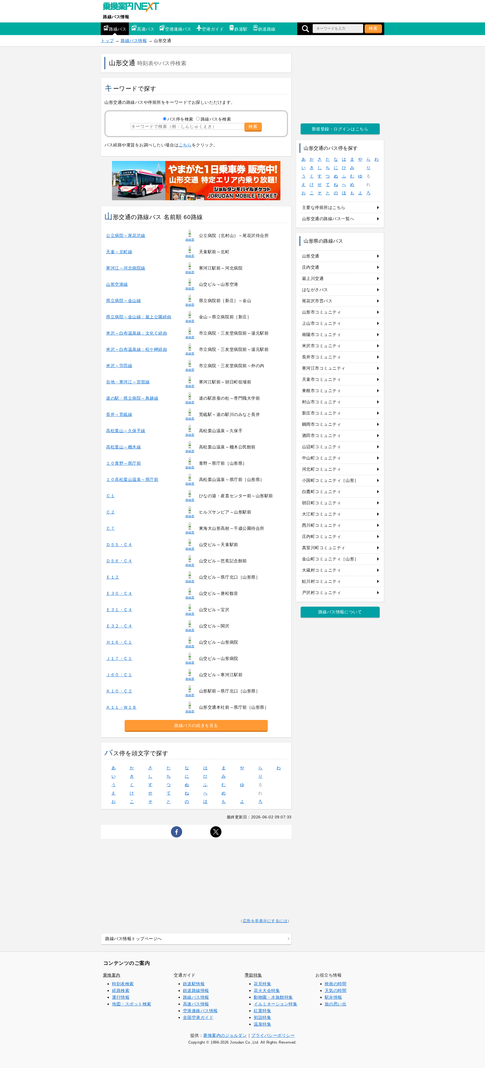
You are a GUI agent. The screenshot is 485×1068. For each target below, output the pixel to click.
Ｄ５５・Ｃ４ (119, 544)
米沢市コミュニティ (321, 345)
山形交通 (310, 256)
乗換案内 (111, 975)
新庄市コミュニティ (321, 413)
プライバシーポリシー (273, 1035)
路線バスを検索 (216, 119)
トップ (107, 40)
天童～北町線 (119, 251)
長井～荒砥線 (119, 414)
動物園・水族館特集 (273, 997)
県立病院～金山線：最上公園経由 (138, 316)
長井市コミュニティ (321, 357)
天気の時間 (336, 990)
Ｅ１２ (112, 577)
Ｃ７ (110, 528)
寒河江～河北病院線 (125, 268)
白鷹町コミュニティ (321, 491)
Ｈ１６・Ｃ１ (119, 642)
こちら (185, 144)
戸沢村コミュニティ (321, 592)
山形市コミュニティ (321, 312)
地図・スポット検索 (131, 1004)
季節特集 (253, 975)
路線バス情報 (116, 16)
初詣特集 (262, 1017)
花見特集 (262, 983)
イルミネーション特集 (275, 1004)
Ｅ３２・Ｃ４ (119, 625)
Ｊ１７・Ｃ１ (119, 658)
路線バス (117, 29)
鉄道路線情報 (196, 990)
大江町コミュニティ (321, 514)
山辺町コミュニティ (321, 446)
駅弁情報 (333, 997)
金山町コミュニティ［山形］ (330, 558)
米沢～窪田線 (119, 365)
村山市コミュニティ (321, 401)
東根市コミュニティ (321, 390)
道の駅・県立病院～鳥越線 (132, 398)
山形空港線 (117, 284)
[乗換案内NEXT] (134, 7)
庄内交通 (310, 267)
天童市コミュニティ (321, 379)
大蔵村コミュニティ (321, 570)
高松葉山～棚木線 (123, 447)
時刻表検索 (123, 983)
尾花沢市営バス (317, 300)
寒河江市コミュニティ (324, 368)
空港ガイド (213, 29)
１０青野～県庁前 (123, 463)
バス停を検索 (180, 119)
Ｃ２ (110, 512)
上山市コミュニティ (321, 323)
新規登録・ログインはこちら (340, 128)
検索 (373, 28)
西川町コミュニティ (321, 525)
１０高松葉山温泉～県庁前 (132, 479)
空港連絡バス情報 (200, 1010)
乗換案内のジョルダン (225, 1035)
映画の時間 (336, 983)
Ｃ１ (110, 495)
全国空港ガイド (198, 1017)
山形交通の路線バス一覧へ (328, 218)
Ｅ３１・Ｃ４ (119, 609)
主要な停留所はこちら (324, 207)
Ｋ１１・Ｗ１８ (121, 707)
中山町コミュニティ (321, 457)
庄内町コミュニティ (321, 536)
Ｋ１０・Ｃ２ (119, 691)
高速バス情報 (196, 1004)
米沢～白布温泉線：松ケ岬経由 (136, 349)
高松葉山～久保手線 (125, 430)
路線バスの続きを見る (196, 725)
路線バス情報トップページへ (133, 938)
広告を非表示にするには (265, 921)
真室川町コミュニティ (324, 547)
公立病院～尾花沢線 (125, 235)
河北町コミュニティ (321, 469)
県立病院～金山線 (123, 300)
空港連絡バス (178, 29)
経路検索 (120, 990)
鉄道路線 (267, 29)
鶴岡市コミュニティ (321, 424)
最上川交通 (313, 278)
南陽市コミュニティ (321, 334)
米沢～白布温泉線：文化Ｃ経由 (136, 333)
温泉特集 (262, 1024)
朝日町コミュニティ (321, 502)
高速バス (145, 29)
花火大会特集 (267, 990)
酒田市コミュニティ (321, 435)
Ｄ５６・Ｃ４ (119, 560)
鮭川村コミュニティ (321, 581)
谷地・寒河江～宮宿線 (128, 381)
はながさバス (315, 289)
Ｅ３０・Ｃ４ (119, 593)
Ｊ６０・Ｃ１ (119, 674)
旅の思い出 (336, 1004)
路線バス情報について (340, 611)
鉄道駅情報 (194, 983)
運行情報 (120, 997)
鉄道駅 (241, 29)
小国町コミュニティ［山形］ (330, 480)
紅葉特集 (262, 1010)
